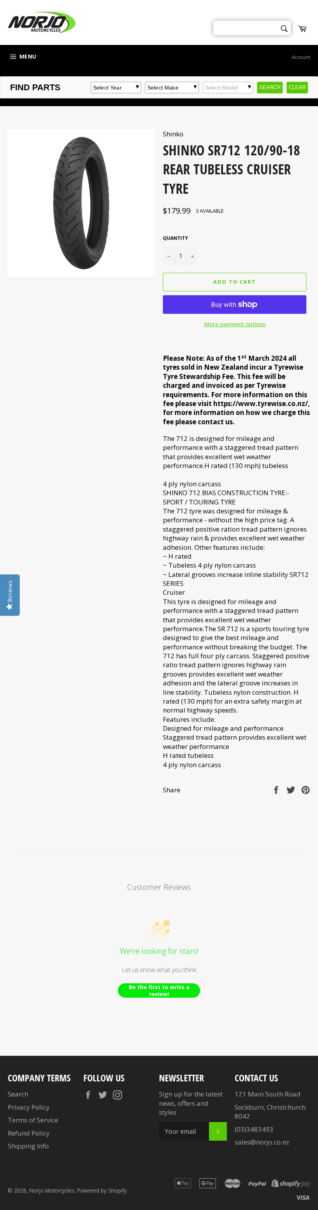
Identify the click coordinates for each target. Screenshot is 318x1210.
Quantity (175, 238)
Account (301, 56)
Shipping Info (28, 1145)
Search (18, 1094)
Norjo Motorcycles (51, 1190)
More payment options (235, 324)
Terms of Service (33, 1119)
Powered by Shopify (102, 1190)
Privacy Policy (29, 1107)
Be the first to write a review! (159, 990)
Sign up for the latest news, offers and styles (191, 1103)
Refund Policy (29, 1133)
